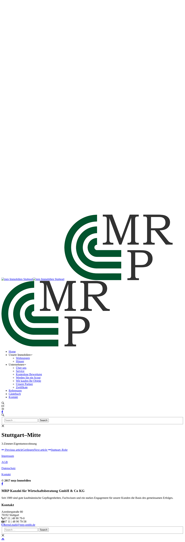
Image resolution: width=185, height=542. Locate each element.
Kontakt (6, 474)
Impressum (7, 455)
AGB (4, 462)
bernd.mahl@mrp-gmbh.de (19, 524)
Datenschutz (8, 468)
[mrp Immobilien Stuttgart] (17, 279)
